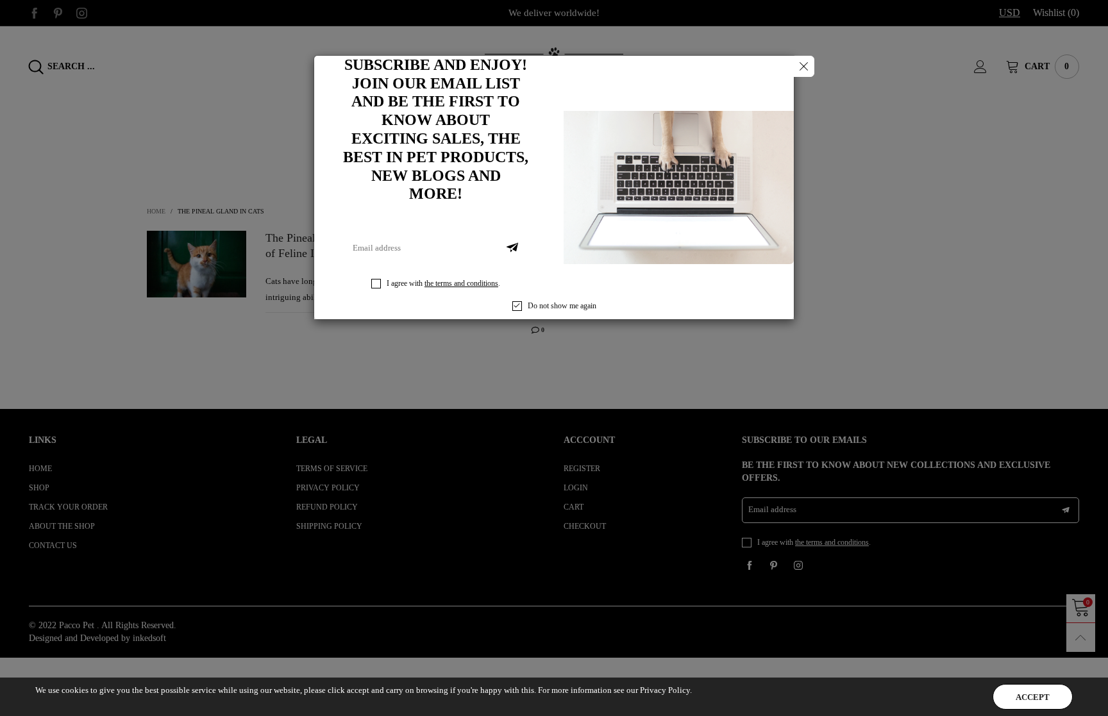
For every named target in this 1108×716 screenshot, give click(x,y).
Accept (1033, 697)
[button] (512, 248)
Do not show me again (562, 305)
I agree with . (443, 283)
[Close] (803, 66)
